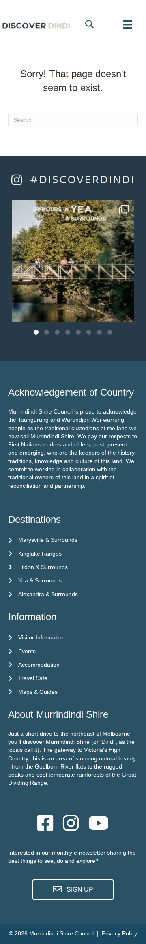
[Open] (73, 261)
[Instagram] (123, 312)
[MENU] (128, 24)
